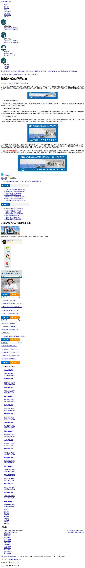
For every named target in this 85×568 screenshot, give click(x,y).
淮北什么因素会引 (9, 375)
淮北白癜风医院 (8, 370)
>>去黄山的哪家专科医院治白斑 (13, 198)
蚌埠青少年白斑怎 (9, 489)
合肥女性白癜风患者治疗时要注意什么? (11, 307)
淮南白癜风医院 (8, 448)
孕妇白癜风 (7, 546)
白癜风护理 (14, 40)
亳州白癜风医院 (8, 457)
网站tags (6, 523)
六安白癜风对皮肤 (9, 497)
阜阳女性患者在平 (9, 391)
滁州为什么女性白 (9, 408)
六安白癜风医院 (8, 492)
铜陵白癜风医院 (8, 466)
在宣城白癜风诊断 (9, 434)
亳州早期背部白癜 (9, 462)
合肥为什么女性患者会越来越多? (9, 313)
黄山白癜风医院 (18, 74)
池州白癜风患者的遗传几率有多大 (10, 349)
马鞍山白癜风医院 (9, 475)
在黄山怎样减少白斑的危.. (24, 71)
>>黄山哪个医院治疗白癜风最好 (13, 208)
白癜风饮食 (14, 42)
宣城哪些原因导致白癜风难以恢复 (10, 355)
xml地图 (6, 518)
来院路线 (6, 516)
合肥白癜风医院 (12, 83)
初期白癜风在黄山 (9, 427)
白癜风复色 (14, 29)
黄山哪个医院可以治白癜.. (39, 71)
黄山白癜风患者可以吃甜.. (55, 71)
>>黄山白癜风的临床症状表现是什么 (14, 200)
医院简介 (6, 6)
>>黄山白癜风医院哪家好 (11, 215)
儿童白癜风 (7, 535)
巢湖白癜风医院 (8, 501)
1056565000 (12, 556)
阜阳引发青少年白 (9, 392)
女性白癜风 (7, 544)
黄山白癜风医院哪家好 (12, 181)
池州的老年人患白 (9, 443)
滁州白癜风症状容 (9, 410)
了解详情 (6, 66)
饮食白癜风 (7, 539)
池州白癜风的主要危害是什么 (9, 358)
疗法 (5, 9)
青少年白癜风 (8, 551)
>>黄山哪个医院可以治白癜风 (12, 212)
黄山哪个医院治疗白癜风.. (8, 71)
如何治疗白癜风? (5, 333)
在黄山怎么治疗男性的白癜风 (9, 346)
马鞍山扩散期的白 (9, 478)
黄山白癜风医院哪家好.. (70, 71)
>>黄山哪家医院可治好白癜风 (12, 193)
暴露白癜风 (7, 548)
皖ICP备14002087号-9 (15, 559)
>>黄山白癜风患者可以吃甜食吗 (13, 213)
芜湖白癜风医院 (8, 378)
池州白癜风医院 (8, 440)
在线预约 (6, 16)
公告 (11, 53)
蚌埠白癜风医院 (8, 483)
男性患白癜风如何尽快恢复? (9, 326)
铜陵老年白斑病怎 (9, 469)
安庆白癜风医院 (8, 396)
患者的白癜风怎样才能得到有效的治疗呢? (12, 336)
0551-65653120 (5, 556)
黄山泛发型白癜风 (9, 426)
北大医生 (6, 8)
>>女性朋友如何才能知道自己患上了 (14, 196)
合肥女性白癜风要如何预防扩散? (9, 310)
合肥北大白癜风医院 (7, 74)
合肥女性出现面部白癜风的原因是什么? (11, 303)
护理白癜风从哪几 (9, 373)
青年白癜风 (7, 537)
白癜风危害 (7, 40)
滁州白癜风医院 (8, 405)
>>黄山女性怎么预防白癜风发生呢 (14, 191)
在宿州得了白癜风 (9, 419)
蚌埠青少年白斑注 (9, 487)
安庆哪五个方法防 (9, 401)
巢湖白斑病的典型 (9, 506)
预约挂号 (6, 68)
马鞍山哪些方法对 (9, 480)
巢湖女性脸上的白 (9, 504)
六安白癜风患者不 (9, 496)
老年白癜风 (7, 553)
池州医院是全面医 (9, 445)
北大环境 (12, 55)
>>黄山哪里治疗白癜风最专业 (12, 217)
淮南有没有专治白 (9, 452)
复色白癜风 (7, 541)
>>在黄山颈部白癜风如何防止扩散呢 (14, 189)
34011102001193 (15, 562)
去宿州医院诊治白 (9, 417)
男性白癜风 (7, 542)
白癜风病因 (7, 28)
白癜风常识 (7, 15)
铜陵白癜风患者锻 (9, 471)
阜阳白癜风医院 (8, 387)
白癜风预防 (7, 42)
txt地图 (6, 521)
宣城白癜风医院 (8, 431)
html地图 (6, 520)
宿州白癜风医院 (8, 413)
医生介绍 (6, 55)
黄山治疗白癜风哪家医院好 (33, 181)
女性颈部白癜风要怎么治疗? (8, 300)
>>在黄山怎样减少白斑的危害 (12, 210)
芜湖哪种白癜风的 (9, 382)
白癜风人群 (7, 11)
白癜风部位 (7, 13)
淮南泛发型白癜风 (9, 454)
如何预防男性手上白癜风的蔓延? (9, 329)
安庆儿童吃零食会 (9, 399)
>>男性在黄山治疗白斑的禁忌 (12, 219)
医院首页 (6, 4)
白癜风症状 (14, 28)
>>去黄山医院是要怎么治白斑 (12, 195)
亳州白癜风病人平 (9, 461)
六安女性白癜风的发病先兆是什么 (10, 352)
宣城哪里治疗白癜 (9, 436)
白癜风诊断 (7, 29)
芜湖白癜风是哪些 (9, 384)
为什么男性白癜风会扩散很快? (9, 323)
